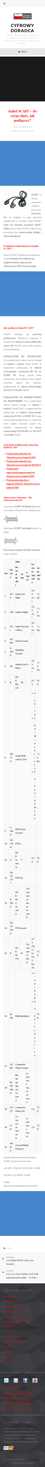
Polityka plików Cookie (13, 1352)
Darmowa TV (9, 1331)
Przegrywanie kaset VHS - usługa (17, 1408)
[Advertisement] (22, 79)
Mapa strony (9, 1362)
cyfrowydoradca (25, 127)
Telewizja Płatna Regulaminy (15, 1342)
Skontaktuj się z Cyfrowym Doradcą (18, 1393)
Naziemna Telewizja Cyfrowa (16, 1311)
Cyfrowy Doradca (22, 28)
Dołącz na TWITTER (12, 1388)
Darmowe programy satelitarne (16, 1321)
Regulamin (8, 1357)
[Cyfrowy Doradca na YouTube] (37, 1380)
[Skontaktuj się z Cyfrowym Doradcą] (18, 1380)
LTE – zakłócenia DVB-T (14, 1336)
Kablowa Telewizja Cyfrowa (15, 1316)
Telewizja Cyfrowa (11, 1306)
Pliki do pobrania (11, 1301)
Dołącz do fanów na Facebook (16, 1398)
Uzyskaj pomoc (10, 1296)
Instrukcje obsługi (11, 1326)
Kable (8, 1248)
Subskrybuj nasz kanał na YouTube (18, 1403)
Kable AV (7, 1347)
